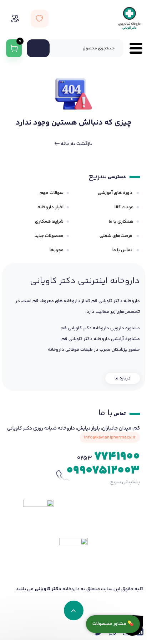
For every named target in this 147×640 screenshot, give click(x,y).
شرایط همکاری (49, 221)
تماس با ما (122, 250)
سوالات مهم (52, 193)
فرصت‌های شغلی (116, 235)
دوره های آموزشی (115, 193)
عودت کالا (124, 207)
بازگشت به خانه (76, 144)
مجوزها (57, 250)
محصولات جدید (49, 235)
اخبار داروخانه (50, 207)
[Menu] (132, 48)
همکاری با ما (121, 221)
